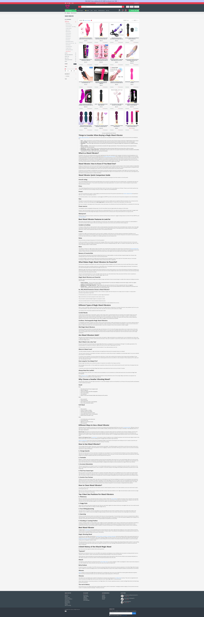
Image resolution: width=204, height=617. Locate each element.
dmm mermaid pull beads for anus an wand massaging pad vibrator (101, 60)
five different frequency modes (84, 538)
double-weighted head (128, 193)
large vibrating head (134, 248)
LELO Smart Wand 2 (82, 216)
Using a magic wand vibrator (84, 137)
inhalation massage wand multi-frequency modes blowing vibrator (86, 105)
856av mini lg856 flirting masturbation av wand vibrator (116, 38)
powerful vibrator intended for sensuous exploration (106, 536)
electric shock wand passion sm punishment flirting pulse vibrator (132, 60)
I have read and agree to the (118, 615)
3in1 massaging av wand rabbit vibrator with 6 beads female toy (85, 38)
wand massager (114, 498)
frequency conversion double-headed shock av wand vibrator (116, 82)
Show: (135, 20)
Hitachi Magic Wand (104, 561)
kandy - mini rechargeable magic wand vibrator (101, 105)
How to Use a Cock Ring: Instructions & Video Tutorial (131, 595)
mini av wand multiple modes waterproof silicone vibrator (86, 126)
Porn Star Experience (127, 601)
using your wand (84, 375)
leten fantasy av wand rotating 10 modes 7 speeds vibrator (132, 105)
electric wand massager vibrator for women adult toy (86, 82)
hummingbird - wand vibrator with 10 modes (132, 82)
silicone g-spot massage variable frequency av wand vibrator (101, 126)
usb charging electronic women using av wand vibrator (132, 126)
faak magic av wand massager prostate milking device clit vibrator (101, 82)
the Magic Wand (118, 577)
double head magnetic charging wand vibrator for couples (116, 60)
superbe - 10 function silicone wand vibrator (117, 126)
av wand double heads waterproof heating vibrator (132, 38)
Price (66, 66)
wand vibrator (94, 437)
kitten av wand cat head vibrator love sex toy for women (116, 105)
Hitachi (80, 572)
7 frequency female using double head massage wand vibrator (101, 38)
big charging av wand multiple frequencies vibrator (86, 60)
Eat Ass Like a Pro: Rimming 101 (129, 598)
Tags (66, 78)
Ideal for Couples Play (83, 440)
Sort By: (125, 20)
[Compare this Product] (89, 107)
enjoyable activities (126, 427)
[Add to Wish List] (87, 107)
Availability (67, 73)
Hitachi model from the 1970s (109, 156)
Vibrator (68, 12)
